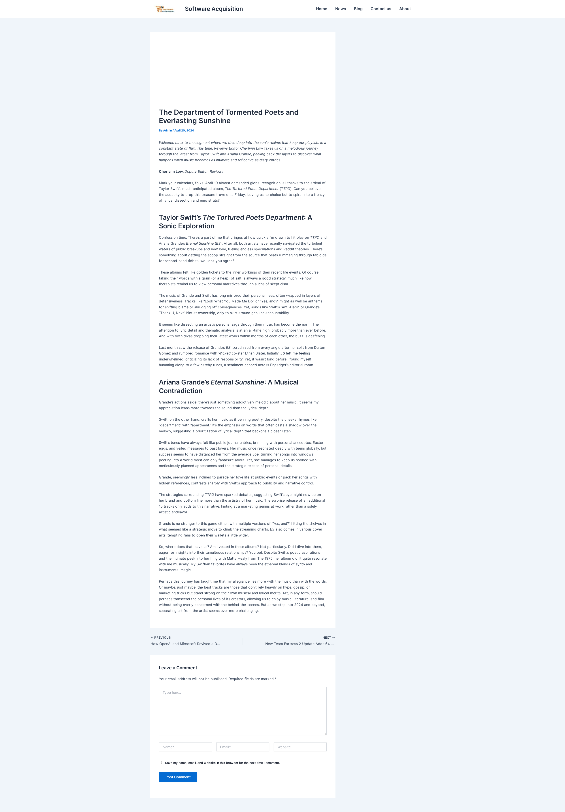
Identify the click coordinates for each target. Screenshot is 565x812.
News (340, 8)
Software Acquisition (214, 8)
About (405, 8)
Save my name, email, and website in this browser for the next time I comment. (222, 763)
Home (321, 8)
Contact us (381, 8)
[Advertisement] (243, 74)
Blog (358, 8)
